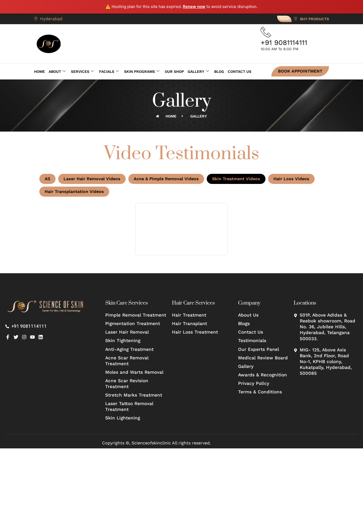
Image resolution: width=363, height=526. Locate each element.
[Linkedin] (40, 337)
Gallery (196, 71)
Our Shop (174, 71)
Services (80, 71)
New (284, 18)
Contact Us (239, 71)
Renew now (194, 6)
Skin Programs (139, 71)
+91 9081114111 (284, 43)
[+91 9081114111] (266, 32)
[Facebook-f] (7, 337)
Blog (219, 71)
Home (39, 71)
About (55, 71)
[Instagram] (24, 337)
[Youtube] (32, 337)
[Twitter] (16, 337)
